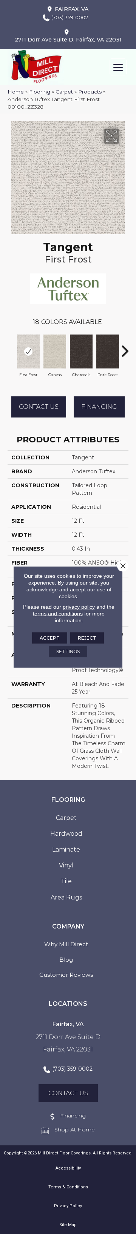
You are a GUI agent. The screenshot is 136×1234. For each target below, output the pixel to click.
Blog (66, 959)
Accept (50, 638)
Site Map (68, 1224)
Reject (87, 638)
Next (124, 347)
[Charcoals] (81, 351)
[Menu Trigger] (118, 66)
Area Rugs (66, 897)
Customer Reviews (66, 974)
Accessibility (68, 1168)
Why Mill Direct (66, 944)
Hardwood (66, 833)
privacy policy (79, 607)
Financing (99, 406)
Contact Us (39, 406)
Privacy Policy (68, 1205)
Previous (11, 347)
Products (90, 92)
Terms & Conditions (68, 1187)
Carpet (64, 92)
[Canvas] (55, 351)
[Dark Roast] (107, 351)
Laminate (66, 849)
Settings (68, 651)
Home (16, 92)
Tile (66, 881)
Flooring (39, 92)
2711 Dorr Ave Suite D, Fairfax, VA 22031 (68, 39)
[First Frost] (28, 351)
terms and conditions (58, 614)
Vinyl (66, 865)
